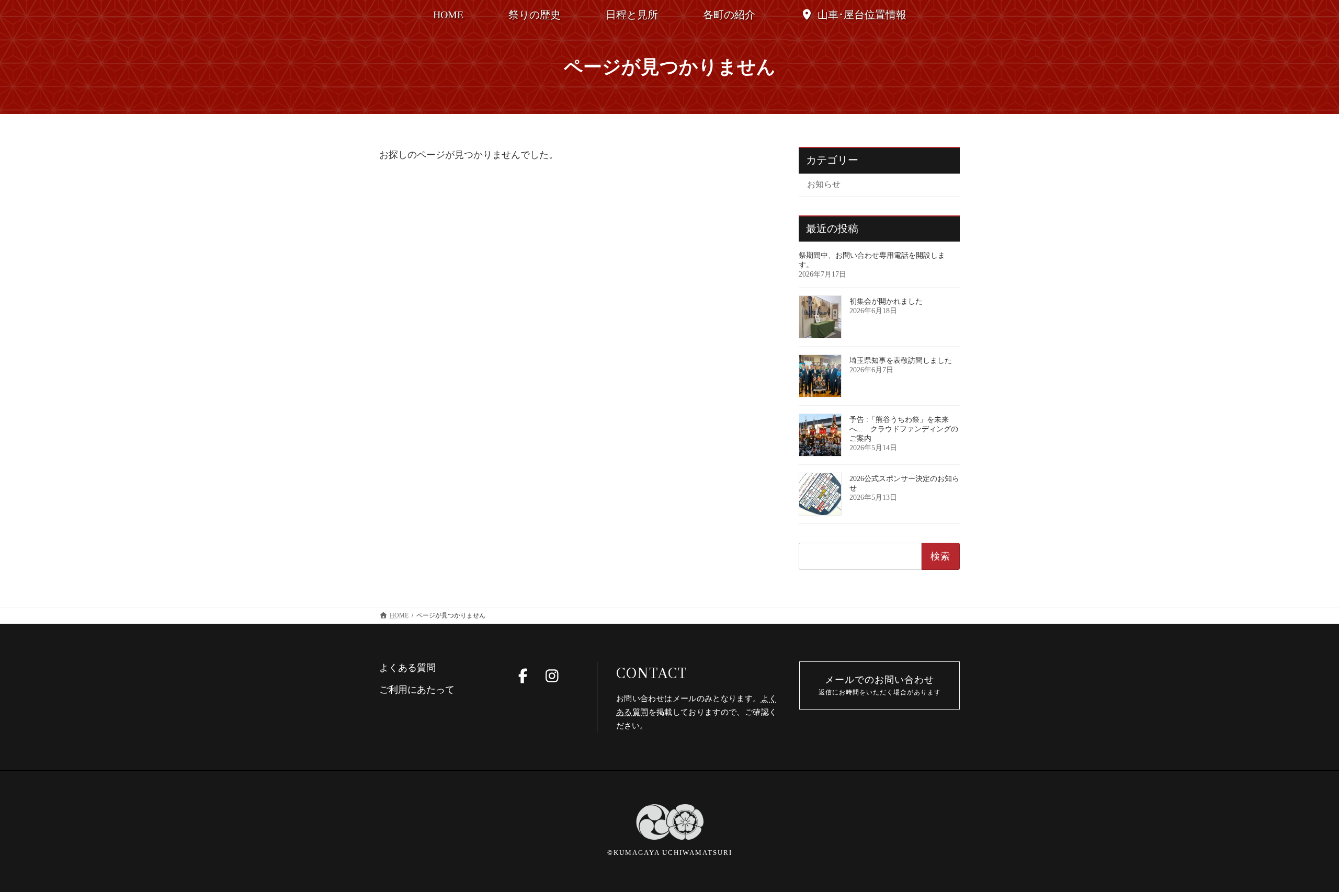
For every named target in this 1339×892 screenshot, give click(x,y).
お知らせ (824, 184)
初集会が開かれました (886, 301)
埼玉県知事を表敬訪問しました (900, 360)
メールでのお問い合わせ (880, 685)
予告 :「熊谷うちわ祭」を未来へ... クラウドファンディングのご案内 (903, 429)
